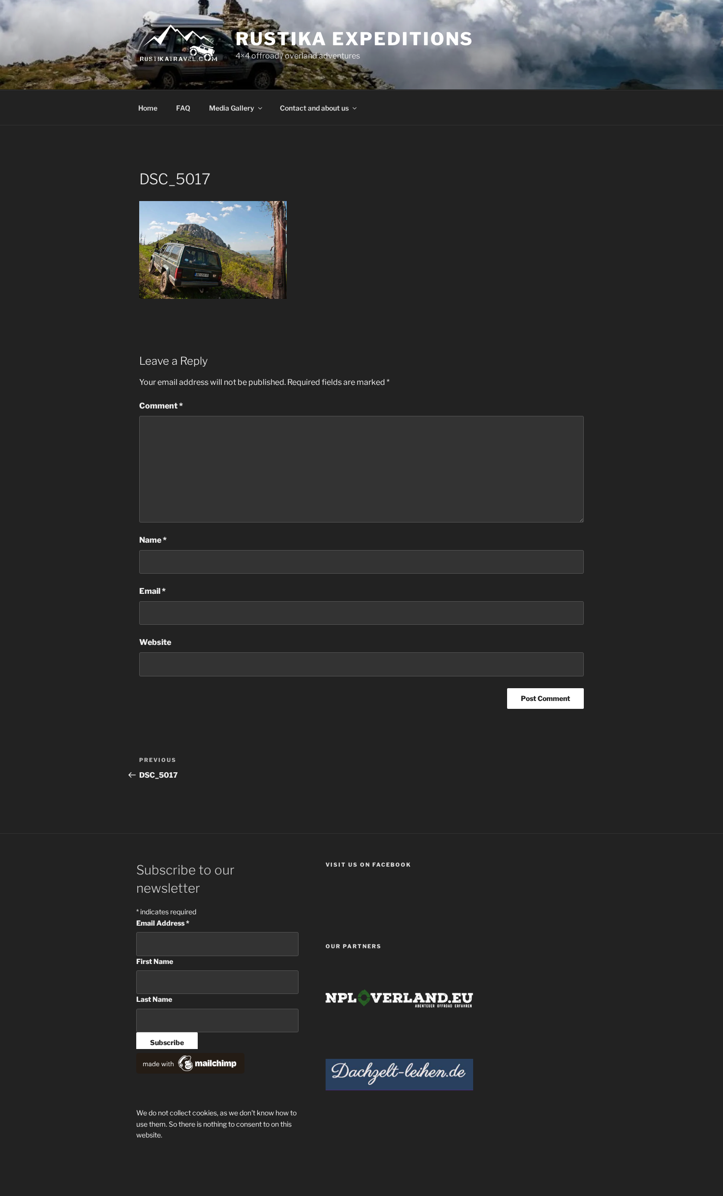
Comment (161, 405)
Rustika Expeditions (355, 39)
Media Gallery (231, 108)
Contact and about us (314, 108)
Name (153, 540)
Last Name (154, 999)
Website (155, 642)
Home (147, 108)
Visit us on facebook (368, 864)
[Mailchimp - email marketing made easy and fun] (190, 1071)
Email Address (162, 923)
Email (152, 591)
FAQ (183, 108)
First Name (154, 961)
